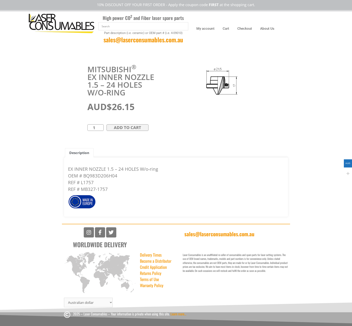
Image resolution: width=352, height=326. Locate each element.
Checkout (244, 28)
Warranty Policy (151, 285)
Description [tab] (79, 152)
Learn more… (178, 313)
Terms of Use (149, 279)
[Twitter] (111, 232)
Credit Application (153, 267)
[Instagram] (89, 232)
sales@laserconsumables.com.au (143, 39)
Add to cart (127, 127)
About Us (267, 28)
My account (205, 28)
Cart (226, 28)
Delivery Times (151, 255)
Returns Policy (150, 273)
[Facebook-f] (100, 232)
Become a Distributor (155, 261)
